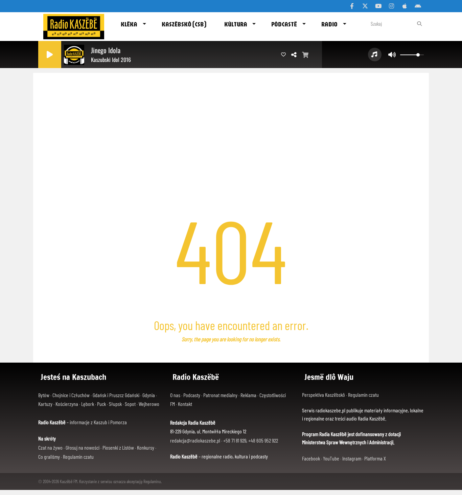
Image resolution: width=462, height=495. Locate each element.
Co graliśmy (49, 456)
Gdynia (148, 395)
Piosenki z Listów (118, 447)
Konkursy (145, 447)
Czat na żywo (50, 447)
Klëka (129, 24)
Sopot (130, 404)
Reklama (248, 395)
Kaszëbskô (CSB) (184, 24)
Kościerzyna (66, 404)
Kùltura (235, 24)
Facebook (311, 458)
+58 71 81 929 (234, 440)
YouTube (331, 458)
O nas (175, 395)
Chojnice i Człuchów (71, 395)
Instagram (351, 458)
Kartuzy (45, 404)
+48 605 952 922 (263, 440)
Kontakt (185, 404)
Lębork (87, 404)
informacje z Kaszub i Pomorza (98, 422)
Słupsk (115, 404)
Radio (329, 24)
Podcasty (191, 395)
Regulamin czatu (78, 456)
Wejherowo (149, 404)
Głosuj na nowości (82, 447)
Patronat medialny (220, 395)
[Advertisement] (231, 123)
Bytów (43, 395)
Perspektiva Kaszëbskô (324, 394)
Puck (101, 404)
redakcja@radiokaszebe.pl (195, 440)
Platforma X (375, 458)
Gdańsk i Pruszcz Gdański (116, 395)
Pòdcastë (284, 24)
